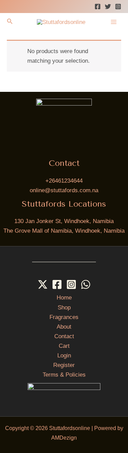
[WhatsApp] (86, 284)
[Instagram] (118, 6)
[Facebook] (98, 6)
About (64, 326)
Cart (64, 346)
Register (64, 365)
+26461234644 (64, 180)
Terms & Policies (64, 374)
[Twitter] (108, 6)
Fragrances (64, 317)
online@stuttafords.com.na (64, 190)
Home (64, 297)
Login (64, 355)
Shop (64, 307)
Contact (64, 336)
